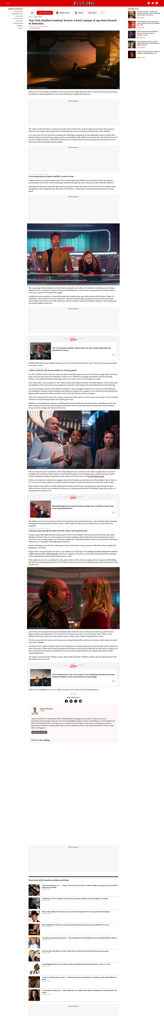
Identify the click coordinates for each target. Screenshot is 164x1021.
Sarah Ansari (140, 27)
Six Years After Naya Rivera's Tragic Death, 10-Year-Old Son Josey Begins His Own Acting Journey (75, 903)
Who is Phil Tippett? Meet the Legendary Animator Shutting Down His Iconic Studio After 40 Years (75, 877)
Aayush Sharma (35, 28)
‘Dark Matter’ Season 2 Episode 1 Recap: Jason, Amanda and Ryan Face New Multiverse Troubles (75, 851)
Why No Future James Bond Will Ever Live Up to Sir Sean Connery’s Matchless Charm (148, 33)
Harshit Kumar (141, 37)
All (32, 13)
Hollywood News (38, 17)
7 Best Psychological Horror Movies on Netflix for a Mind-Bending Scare (148, 52)
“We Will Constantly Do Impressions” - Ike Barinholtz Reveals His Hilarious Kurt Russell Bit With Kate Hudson (79, 890)
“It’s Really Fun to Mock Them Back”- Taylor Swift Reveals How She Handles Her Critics (148, 23)
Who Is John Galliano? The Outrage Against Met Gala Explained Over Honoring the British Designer (76, 864)
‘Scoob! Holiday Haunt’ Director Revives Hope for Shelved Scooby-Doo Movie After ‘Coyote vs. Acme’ (76, 917)
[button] (118, 88)
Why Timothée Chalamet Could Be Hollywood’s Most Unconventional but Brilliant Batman (148, 43)
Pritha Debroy (141, 17)
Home (8, 3)
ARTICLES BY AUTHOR (39, 732)
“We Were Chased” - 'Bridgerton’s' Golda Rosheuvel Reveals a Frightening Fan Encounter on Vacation (148, 13)
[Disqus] (73, 771)
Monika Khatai (141, 57)
